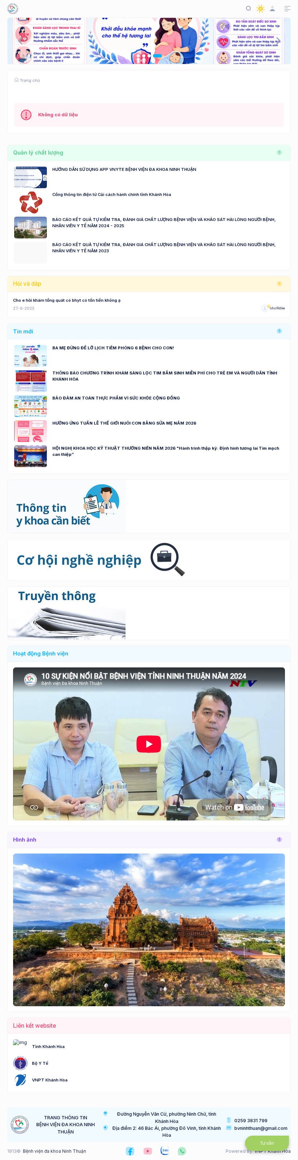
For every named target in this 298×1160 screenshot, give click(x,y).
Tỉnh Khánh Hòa (48, 1046)
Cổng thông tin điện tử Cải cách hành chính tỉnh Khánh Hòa (111, 194)
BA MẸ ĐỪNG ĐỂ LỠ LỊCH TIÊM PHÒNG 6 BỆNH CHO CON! (113, 347)
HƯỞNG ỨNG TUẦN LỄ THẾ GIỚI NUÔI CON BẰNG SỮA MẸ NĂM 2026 (124, 423)
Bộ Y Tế (40, 1063)
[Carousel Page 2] (143, 55)
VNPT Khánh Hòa (50, 1080)
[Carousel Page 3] (149, 55)
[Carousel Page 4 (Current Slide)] (157, 55)
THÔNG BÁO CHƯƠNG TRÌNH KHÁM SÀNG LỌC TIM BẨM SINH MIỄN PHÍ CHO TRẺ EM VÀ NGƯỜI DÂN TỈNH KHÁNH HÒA (164, 376)
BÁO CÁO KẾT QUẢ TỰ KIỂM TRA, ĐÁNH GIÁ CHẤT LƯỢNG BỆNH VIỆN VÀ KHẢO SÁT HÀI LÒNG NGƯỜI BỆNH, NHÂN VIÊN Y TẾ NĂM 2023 (164, 247)
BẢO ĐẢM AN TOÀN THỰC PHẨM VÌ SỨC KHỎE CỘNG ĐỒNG (116, 398)
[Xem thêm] (279, 152)
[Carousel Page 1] (138, 55)
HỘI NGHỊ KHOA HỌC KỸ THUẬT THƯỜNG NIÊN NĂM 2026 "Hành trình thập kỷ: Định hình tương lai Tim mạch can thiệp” (165, 451)
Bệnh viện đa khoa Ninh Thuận (54, 1151)
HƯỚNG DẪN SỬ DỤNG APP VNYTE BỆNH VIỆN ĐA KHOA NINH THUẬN (124, 169)
